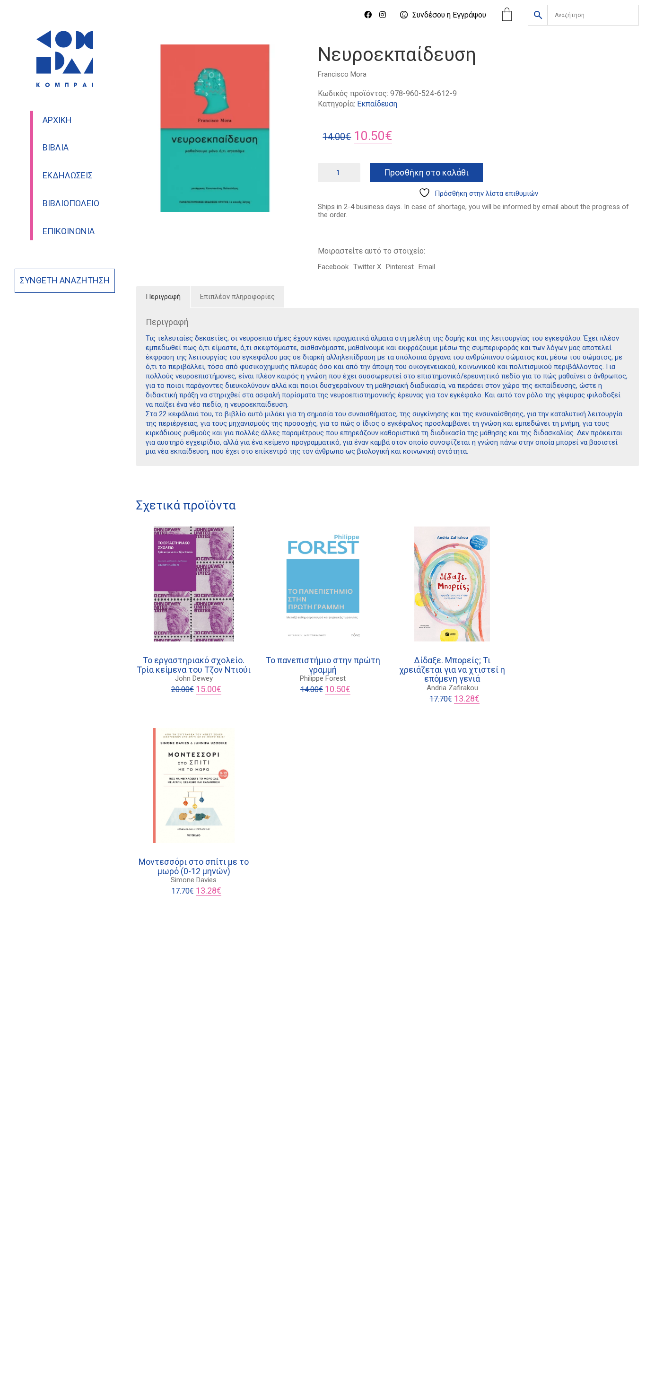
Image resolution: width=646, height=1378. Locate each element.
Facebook (333, 267)
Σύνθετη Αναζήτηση (65, 280)
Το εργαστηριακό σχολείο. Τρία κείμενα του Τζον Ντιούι (194, 665)
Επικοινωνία (69, 231)
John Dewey (194, 678)
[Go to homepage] (64, 58)
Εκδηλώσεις (68, 175)
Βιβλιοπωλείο (71, 203)
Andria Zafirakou (452, 688)
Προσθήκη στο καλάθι (426, 172)
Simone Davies (194, 880)
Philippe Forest (323, 678)
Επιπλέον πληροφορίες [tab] (237, 296)
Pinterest (400, 267)
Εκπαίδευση (377, 103)
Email (427, 267)
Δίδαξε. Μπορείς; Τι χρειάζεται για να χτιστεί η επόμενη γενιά (452, 670)
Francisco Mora (342, 74)
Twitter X (367, 267)
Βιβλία (56, 147)
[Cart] (507, 15)
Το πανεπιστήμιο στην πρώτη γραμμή (323, 665)
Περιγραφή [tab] (163, 296)
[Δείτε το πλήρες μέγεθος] (149, 59)
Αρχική (57, 120)
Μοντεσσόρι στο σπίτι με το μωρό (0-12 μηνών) (194, 866)
